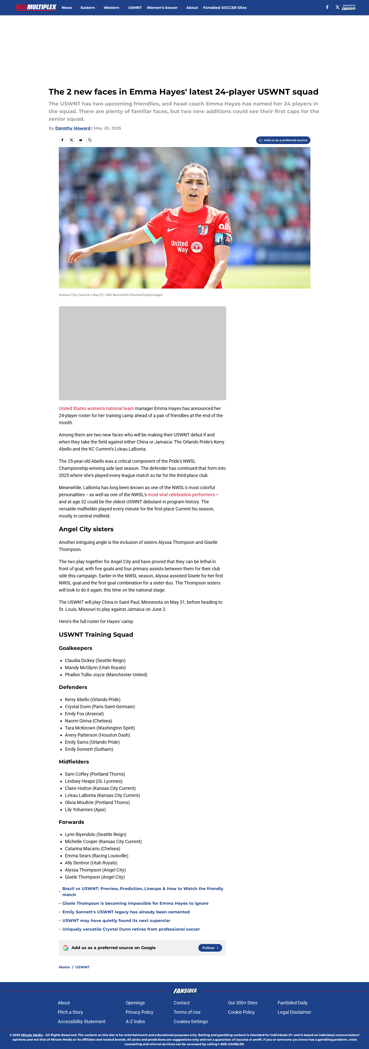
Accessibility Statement (82, 1021)
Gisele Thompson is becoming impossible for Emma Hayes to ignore (135, 903)
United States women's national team (96, 408)
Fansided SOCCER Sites (225, 7)
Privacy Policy (139, 1012)
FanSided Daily (293, 1002)
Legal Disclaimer (294, 1012)
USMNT (135, 7)
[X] (338, 7)
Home (64, 967)
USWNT (82, 967)
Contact (182, 1002)
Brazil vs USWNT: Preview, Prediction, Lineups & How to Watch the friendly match (142, 891)
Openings (135, 1002)
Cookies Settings (191, 1021)
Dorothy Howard (73, 128)
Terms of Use (187, 1012)
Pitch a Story (70, 1012)
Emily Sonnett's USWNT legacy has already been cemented (126, 912)
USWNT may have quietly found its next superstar (116, 920)
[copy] (89, 140)
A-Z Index (135, 1021)
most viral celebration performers (181, 494)
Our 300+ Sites (242, 1002)
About (192, 7)
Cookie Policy (241, 1012)
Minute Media (32, 1035)
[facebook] (327, 7)
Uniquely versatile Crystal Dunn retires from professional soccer (131, 929)
